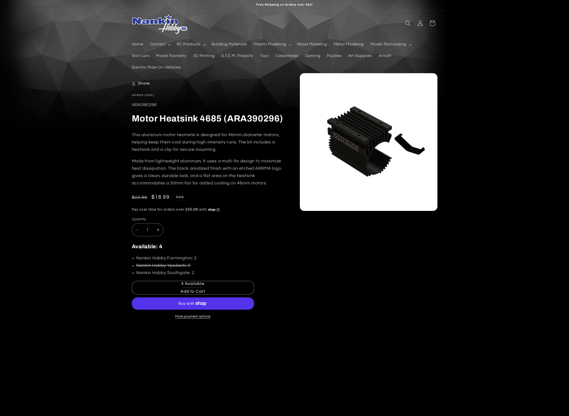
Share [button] (144, 83)
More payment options (192, 316)
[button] (160, 44)
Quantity (139, 219)
